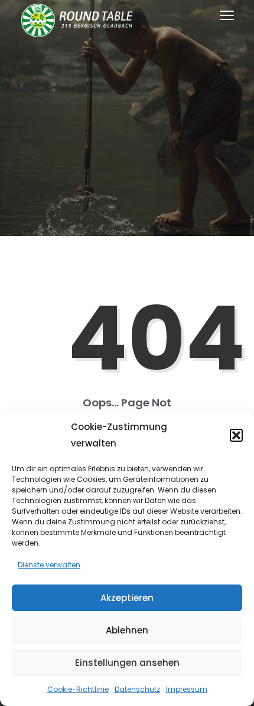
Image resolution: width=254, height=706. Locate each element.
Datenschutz (137, 689)
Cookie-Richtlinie (78, 689)
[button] (236, 435)
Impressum (186, 689)
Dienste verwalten (49, 565)
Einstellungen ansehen (127, 662)
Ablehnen (127, 630)
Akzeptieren (127, 598)
